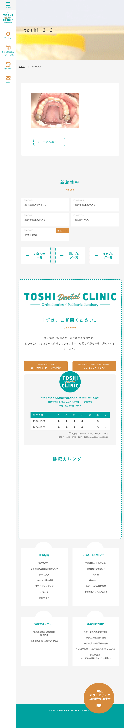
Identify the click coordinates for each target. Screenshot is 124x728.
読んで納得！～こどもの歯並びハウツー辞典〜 (96, 656)
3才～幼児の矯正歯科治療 (96, 632)
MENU (8, 7)
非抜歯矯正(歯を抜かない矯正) (44, 640)
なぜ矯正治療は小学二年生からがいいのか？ (96, 649)
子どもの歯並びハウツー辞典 (8, 53)
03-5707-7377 (94, 366)
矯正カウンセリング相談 (46, 366)
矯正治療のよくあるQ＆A (95, 592)
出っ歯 (96, 574)
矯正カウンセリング (44, 586)
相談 (8, 82)
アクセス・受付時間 (44, 580)
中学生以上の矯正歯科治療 (96, 643)
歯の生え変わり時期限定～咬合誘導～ (44, 633)
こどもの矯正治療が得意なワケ (44, 568)
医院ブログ (44, 598)
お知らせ (44, 592)
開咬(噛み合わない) (96, 568)
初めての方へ (44, 563)
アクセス (8, 38)
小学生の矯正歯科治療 (96, 637)
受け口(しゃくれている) (96, 563)
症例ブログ (8, 68)
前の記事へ (50, 141)
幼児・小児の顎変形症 (96, 586)
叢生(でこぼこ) (96, 580)
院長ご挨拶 (44, 574)
